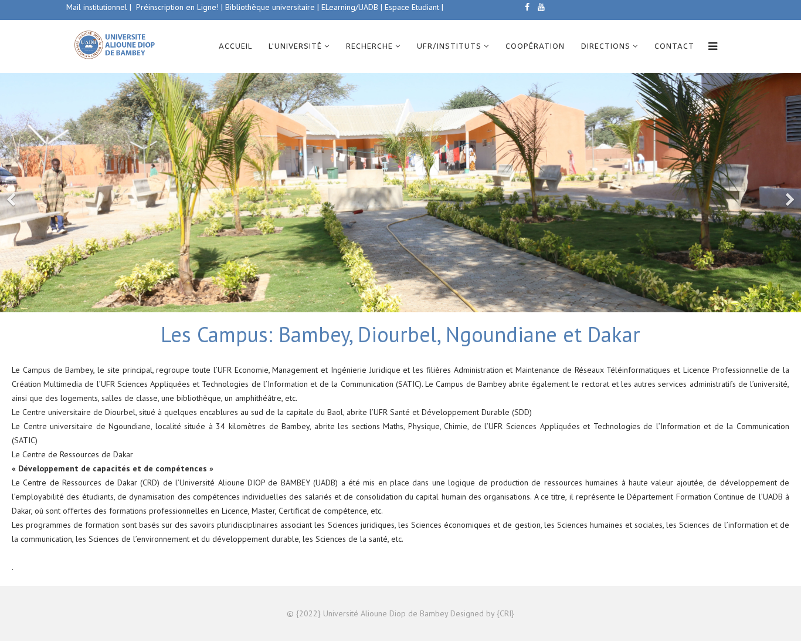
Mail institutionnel (96, 7)
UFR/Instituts (449, 46)
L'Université (295, 46)
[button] (11, 192)
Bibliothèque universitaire (270, 7)
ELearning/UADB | (351, 7)
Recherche (369, 46)
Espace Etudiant (410, 7)
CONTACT (674, 46)
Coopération (535, 46)
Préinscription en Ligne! (178, 7)
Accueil (235, 46)
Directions (605, 46)
